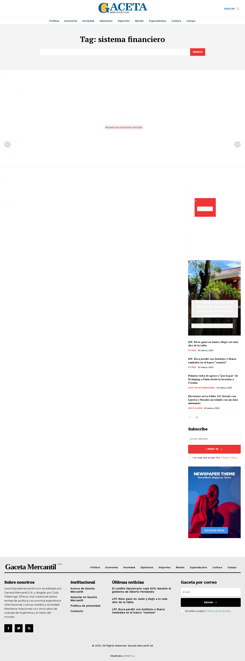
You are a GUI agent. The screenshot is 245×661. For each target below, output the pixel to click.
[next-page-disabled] (237, 144)
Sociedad (129, 567)
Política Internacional (201, 387)
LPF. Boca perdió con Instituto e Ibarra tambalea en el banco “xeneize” (212, 360)
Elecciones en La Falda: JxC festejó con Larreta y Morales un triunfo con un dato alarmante (213, 399)
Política (95, 567)
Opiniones (146, 567)
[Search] (122, 112)
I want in (212, 449)
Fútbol (192, 350)
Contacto (76, 611)
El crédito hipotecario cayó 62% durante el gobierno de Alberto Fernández (215, 309)
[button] (232, 8)
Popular (205, 209)
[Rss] (29, 628)
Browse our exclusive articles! (124, 127)
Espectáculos (198, 567)
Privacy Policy (228, 457)
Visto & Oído (195, 408)
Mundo (180, 567)
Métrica (130, 655)
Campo (231, 567)
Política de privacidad (85, 605)
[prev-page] (7, 144)
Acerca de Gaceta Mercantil (82, 590)
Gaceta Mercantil (202, 326)
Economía (111, 567)
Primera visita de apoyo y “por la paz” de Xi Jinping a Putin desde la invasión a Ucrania (213, 379)
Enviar (208, 602)
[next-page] (196, 417)
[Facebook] (8, 628)
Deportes (165, 567)
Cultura (217, 567)
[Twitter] (19, 628)
